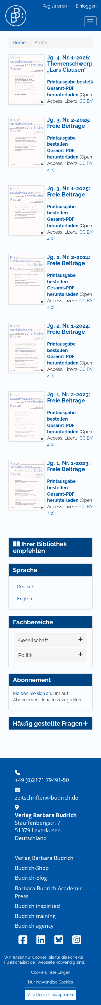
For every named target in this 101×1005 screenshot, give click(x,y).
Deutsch (25, 586)
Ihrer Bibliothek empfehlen (40, 547)
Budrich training (35, 916)
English (24, 598)
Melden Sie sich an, (33, 693)
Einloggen (86, 6)
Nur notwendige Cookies (50, 982)
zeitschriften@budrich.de (46, 797)
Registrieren (54, 6)
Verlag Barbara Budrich (44, 858)
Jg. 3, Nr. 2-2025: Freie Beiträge (68, 122)
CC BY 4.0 (89, 101)
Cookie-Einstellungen (50, 972)
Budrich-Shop (32, 868)
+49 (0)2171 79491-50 (42, 780)
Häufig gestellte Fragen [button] (47, 723)
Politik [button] (25, 655)
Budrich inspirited (37, 906)
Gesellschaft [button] (33, 640)
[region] (50, 975)
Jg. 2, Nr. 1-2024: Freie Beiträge (68, 328)
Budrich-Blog (31, 877)
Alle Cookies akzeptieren (50, 994)
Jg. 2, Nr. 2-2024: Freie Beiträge (68, 260)
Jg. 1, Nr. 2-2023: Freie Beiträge (68, 397)
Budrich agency (34, 925)
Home (19, 42)
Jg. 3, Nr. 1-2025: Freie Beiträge (68, 191)
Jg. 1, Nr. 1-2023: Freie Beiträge (68, 466)
